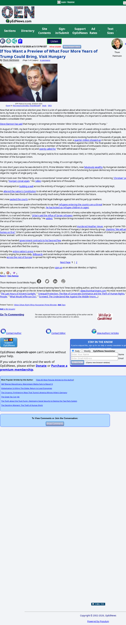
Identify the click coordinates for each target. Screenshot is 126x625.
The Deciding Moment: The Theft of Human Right (22, 405)
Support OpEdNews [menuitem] (78, 31)
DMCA (50, 105)
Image (8, 105)
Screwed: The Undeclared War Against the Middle (64, 296)
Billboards (38, 254)
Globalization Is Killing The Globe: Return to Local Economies (26, 388)
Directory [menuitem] (27, 31)
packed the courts (19, 199)
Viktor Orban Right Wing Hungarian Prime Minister (35, 305)
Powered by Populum (98, 621)
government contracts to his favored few (40, 240)
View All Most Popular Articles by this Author (55, 380)
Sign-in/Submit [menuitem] (61, 31)
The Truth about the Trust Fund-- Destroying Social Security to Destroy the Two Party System (39, 401)
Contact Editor (58, 333)
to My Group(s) (7, 309)
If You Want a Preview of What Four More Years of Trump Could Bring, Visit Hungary (48, 53)
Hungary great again (19, 181)
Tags (61, 305)
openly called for (47, 148)
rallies (38, 181)
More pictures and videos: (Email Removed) (26, 105)
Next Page (65, 262)
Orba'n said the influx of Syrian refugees (52, 215)
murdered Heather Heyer (90, 226)
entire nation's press (23, 251)
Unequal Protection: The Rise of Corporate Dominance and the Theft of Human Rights (81, 293)
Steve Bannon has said (11, 123)
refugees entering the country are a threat (80, 204)
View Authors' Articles (108, 333)
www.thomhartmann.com (93, 290)
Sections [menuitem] (10, 31)
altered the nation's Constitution (19, 191)
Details (44, 105)
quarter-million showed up (87, 140)
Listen (54, 41)
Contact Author (13, 333)
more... (94, 296)
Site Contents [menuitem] (44, 31)
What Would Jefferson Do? (23, 296)
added (49, 218)
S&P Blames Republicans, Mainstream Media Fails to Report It (27, 384)
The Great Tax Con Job (10, 397)
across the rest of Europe (19, 257)
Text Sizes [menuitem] (110, 31)
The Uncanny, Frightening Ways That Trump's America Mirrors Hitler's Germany (34, 392)
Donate (41, 366)
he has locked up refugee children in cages (67, 207)
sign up (58, 267)
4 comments (45, 60)
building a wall (26, 186)
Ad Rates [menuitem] (93, 31)
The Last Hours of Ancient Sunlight (18, 293)
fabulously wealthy (93, 167)
